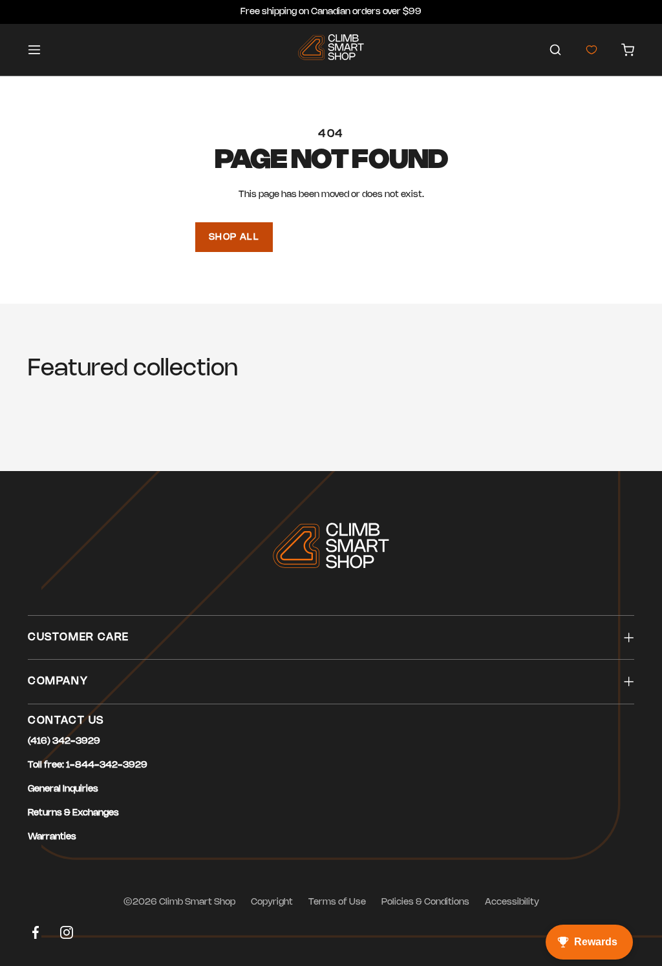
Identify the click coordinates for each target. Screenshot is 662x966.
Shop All (234, 237)
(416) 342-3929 (64, 741)
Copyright (272, 902)
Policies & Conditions (425, 902)
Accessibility (512, 902)
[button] (555, 49)
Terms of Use (337, 902)
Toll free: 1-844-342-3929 (87, 765)
